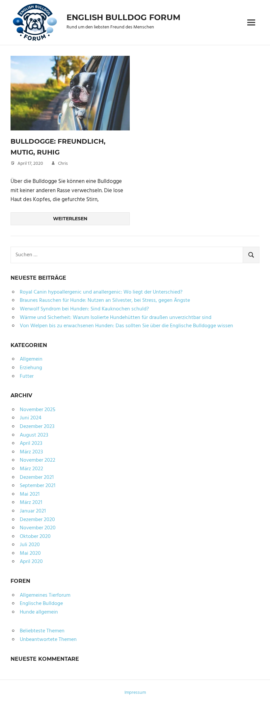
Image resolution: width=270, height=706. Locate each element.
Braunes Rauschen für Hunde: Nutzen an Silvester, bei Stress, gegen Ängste (105, 300)
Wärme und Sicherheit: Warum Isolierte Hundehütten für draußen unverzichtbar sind (115, 317)
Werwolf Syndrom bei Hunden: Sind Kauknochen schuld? (84, 309)
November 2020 (38, 528)
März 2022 (31, 469)
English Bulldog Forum (123, 17)
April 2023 (31, 443)
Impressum (135, 692)
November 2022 (37, 460)
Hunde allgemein (39, 612)
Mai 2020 (30, 553)
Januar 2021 (33, 511)
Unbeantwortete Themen (48, 639)
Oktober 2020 (35, 536)
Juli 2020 (30, 545)
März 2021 (31, 502)
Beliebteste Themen (42, 631)
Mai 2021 (30, 494)
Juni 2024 (30, 418)
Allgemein (31, 359)
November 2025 (37, 410)
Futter (27, 376)
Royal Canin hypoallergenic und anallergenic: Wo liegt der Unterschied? (101, 292)
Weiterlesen (70, 219)
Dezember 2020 (37, 519)
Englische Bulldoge (41, 603)
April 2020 (31, 561)
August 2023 (34, 435)
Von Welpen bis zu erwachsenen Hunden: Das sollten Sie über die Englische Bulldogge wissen (126, 326)
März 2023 (31, 452)
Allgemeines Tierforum (45, 595)
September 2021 (37, 485)
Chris (63, 163)
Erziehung (31, 368)
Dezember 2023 (37, 426)
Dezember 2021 (37, 477)
